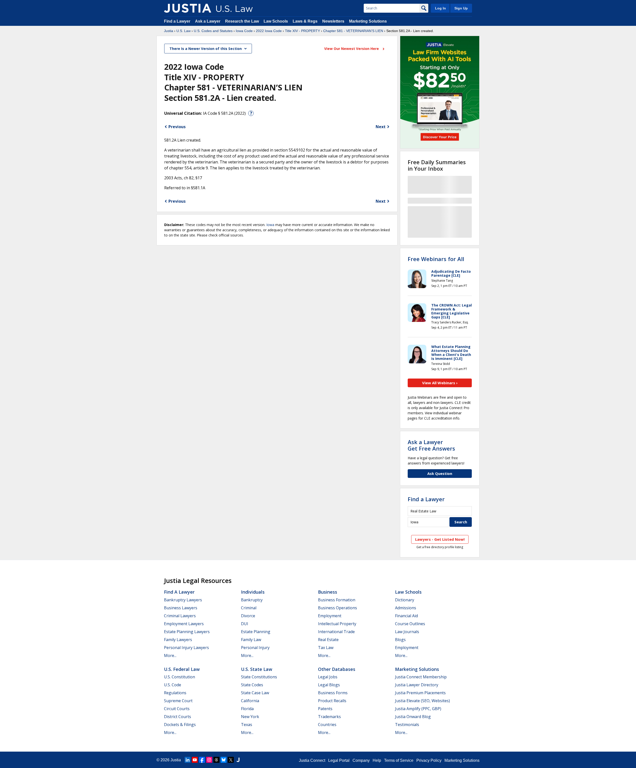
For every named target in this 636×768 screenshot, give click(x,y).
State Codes (252, 685)
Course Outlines (410, 623)
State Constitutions (259, 677)
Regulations (175, 692)
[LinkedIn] (188, 760)
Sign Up (461, 8)
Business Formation (336, 600)
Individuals (253, 592)
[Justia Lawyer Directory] (238, 760)
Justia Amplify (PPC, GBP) (418, 708)
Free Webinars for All (436, 259)
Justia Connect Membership (421, 677)
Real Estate (328, 639)
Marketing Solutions (368, 21)
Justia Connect (312, 760)
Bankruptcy (252, 600)
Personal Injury (255, 647)
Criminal (248, 608)
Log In (440, 8)
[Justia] (187, 8)
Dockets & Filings (180, 724)
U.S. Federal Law (182, 669)
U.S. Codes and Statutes (213, 31)
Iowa (270, 224)
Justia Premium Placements (420, 692)
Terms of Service (398, 760)
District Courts (177, 716)
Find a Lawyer (177, 21)
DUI (244, 623)
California (250, 700)
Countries (327, 724)
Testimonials (407, 724)
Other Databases (336, 669)
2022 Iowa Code (269, 31)
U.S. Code (172, 685)
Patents (325, 708)
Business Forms (333, 692)
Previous (177, 126)
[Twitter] (231, 760)
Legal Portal (339, 760)
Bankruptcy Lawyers (183, 600)
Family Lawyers (178, 639)
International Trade (336, 631)
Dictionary (404, 600)
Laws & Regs (305, 21)
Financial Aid (406, 615)
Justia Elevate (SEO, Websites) (422, 700)
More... (170, 655)
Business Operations (337, 608)
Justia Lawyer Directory (416, 685)
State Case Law (255, 692)
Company (361, 760)
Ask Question (439, 473)
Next (381, 126)
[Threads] (216, 760)
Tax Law (325, 647)
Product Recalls (332, 700)
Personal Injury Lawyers (186, 647)
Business (327, 592)
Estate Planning (255, 631)
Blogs (400, 639)
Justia (168, 31)
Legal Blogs (329, 685)
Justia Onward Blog (413, 716)
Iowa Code (244, 31)
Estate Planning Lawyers (187, 631)
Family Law (251, 639)
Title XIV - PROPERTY (302, 31)
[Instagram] (209, 760)
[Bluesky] (224, 760)
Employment (329, 615)
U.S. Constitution (179, 677)
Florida (247, 708)
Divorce (248, 615)
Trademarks (329, 716)
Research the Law (242, 21)
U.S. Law (183, 31)
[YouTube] (195, 760)
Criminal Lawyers (180, 615)
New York (250, 716)
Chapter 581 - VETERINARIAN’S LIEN (353, 31)
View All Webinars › (440, 382)
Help (377, 760)
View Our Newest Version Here (352, 48)
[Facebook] (202, 760)
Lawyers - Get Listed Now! (440, 539)
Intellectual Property (337, 623)
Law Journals (407, 631)
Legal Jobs (327, 677)
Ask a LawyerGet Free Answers (431, 445)
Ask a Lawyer (208, 21)
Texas (246, 724)
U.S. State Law (256, 669)
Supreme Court (178, 700)
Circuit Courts (177, 708)
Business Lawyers (180, 608)
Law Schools (276, 21)
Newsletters (333, 21)
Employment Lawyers (184, 623)
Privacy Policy (428, 760)
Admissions (405, 608)
